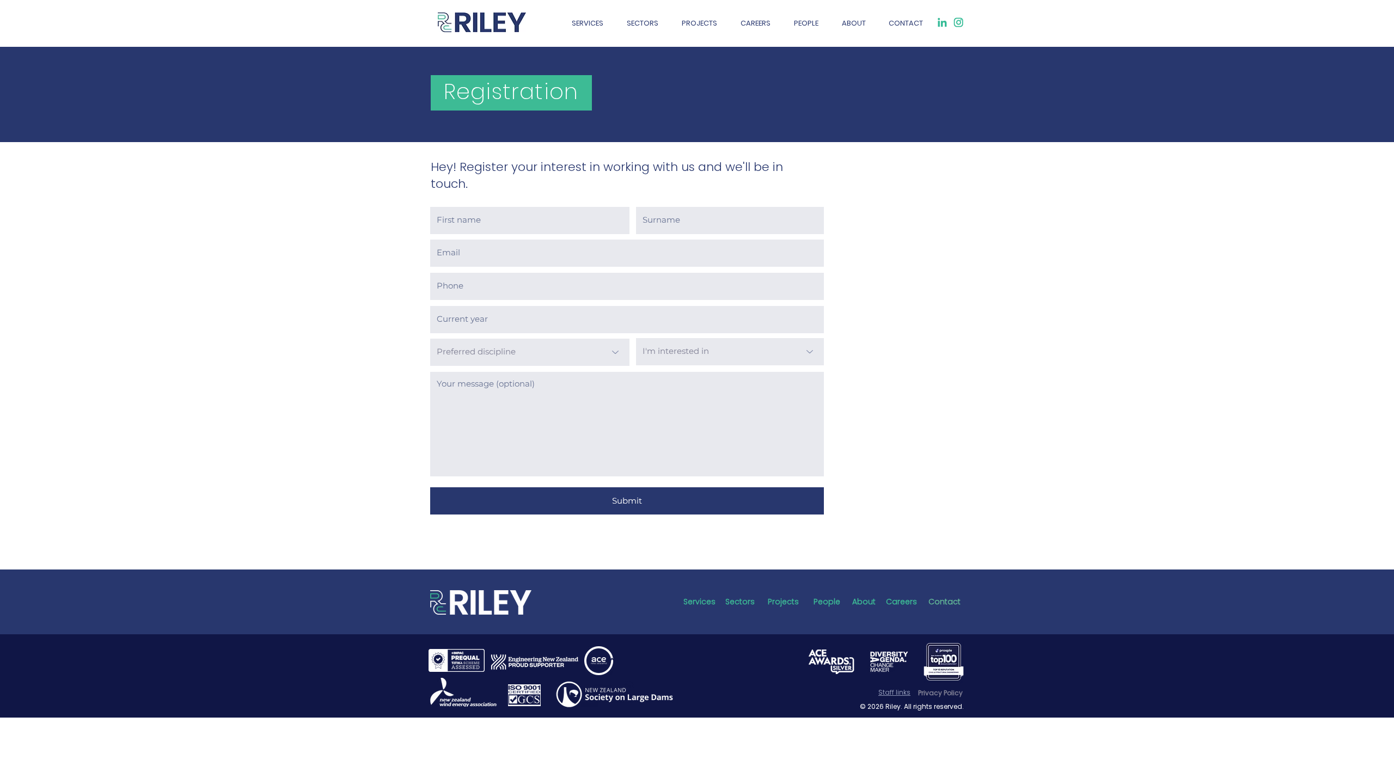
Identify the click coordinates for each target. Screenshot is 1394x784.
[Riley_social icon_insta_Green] (958, 22)
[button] (755, 23)
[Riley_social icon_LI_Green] (942, 22)
